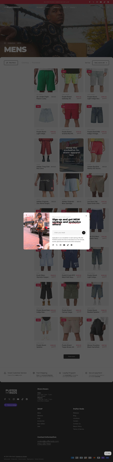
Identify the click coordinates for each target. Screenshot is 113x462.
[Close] (86, 216)
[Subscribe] (83, 232)
